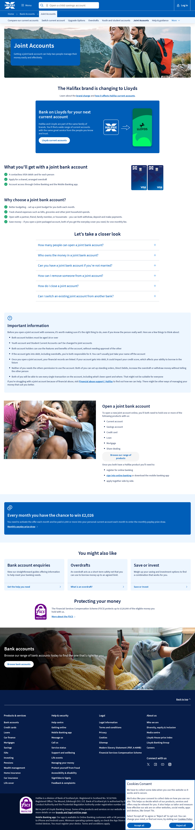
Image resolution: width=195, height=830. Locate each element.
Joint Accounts (141, 20)
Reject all (181, 825)
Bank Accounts (27, 13)
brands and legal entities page (71, 812)
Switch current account (53, 20)
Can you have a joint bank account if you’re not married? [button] (75, 267)
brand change (83, 95)
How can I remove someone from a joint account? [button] (70, 277)
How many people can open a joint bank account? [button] (70, 246)
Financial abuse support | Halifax (96, 381)
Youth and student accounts (116, 20)
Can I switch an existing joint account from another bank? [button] (76, 297)
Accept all (139, 825)
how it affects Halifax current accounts (115, 95)
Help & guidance (160, 20)
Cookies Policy (185, 819)
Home (11, 13)
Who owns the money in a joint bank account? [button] (68, 256)
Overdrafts (93, 20)
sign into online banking (119, 475)
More (174, 20)
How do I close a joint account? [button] (58, 287)
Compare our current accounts (23, 20)
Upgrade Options (76, 20)
